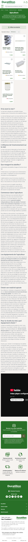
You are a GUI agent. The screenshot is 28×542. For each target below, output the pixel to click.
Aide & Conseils (4, 512)
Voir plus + (5, 445)
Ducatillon (3, 504)
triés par (7, 32)
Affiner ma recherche (15, 27)
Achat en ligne (4, 506)
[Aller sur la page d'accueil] (8, 2)
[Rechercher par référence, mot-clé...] (6, 6)
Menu (2, 7)
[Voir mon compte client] (24, 2)
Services (3, 509)
